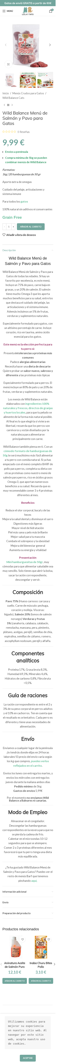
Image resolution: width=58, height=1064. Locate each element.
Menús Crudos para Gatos (28, 93)
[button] (5, 45)
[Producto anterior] (4, 105)
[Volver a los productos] (8, 105)
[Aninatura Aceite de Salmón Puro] (14, 947)
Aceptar (28, 1058)
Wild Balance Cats (13, 97)
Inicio (5, 93)
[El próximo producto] (12, 105)
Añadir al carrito (30, 226)
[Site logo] (28, 10)
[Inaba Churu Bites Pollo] (41, 947)
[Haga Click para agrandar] (8, 64)
